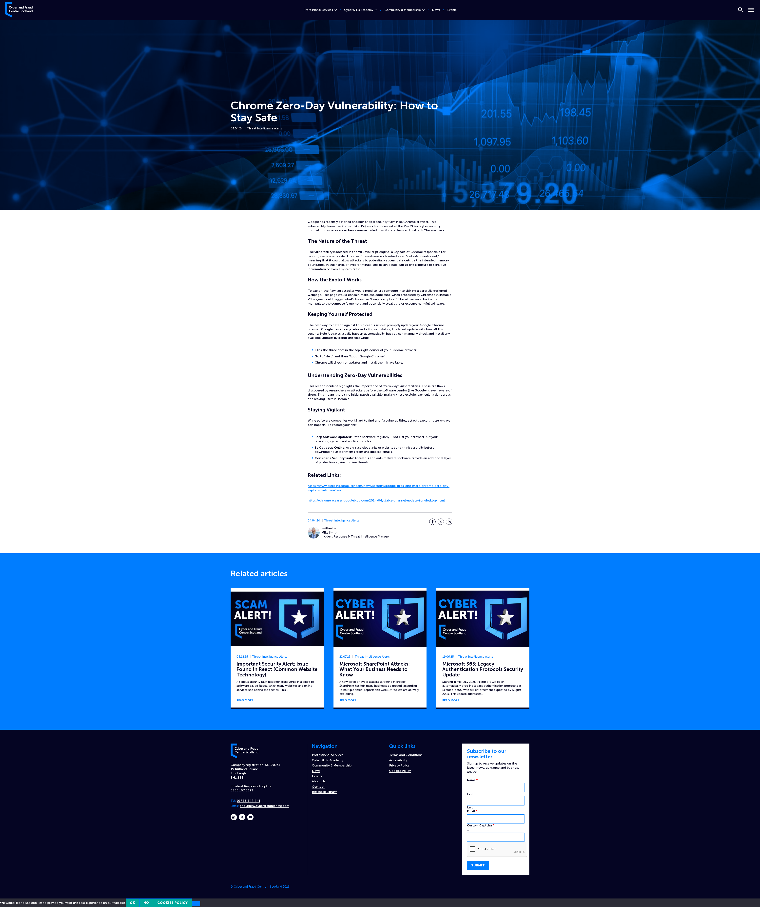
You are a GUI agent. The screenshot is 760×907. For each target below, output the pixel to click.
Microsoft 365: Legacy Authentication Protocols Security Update (482, 669)
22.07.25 (345, 656)
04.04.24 (237, 128)
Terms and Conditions (405, 755)
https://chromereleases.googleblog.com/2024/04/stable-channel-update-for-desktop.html (376, 500)
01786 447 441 (248, 801)
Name (472, 780)
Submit (478, 865)
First (470, 794)
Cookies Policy (400, 771)
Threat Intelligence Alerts (264, 128)
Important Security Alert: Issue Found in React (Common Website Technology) (277, 669)
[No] (196, 903)
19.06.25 (448, 656)
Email (472, 811)
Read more (245, 700)
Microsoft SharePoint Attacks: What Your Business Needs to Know (374, 669)
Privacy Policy (399, 765)
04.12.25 (242, 656)
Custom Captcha (480, 825)
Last (470, 807)
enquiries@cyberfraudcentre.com (264, 806)
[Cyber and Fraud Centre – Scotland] (19, 9)
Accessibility (398, 760)
